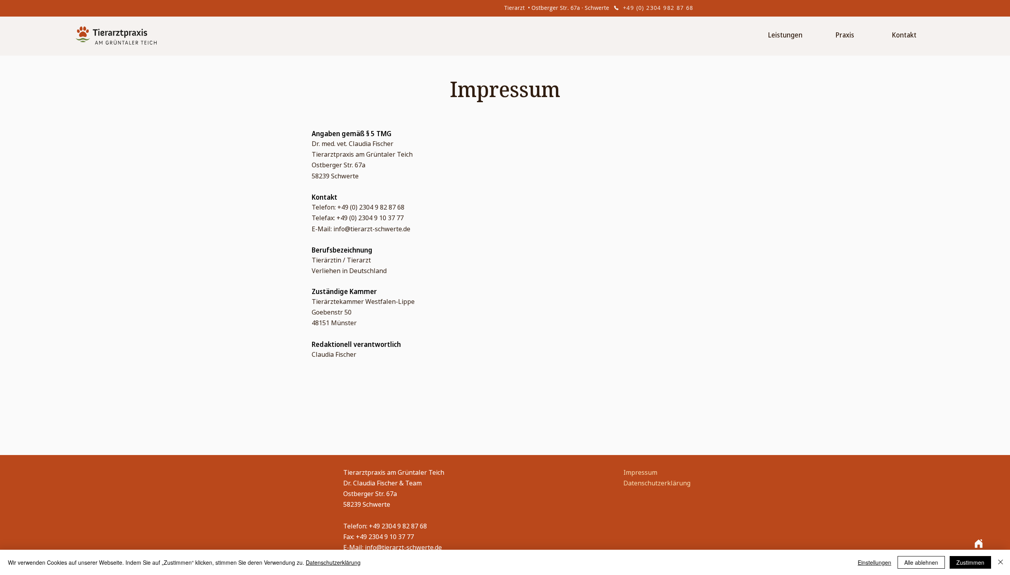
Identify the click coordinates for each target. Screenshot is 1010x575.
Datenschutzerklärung (656, 483)
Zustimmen (970, 562)
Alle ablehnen (921, 562)
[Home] (978, 543)
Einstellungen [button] (874, 562)
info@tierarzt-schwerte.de (371, 229)
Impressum (640, 472)
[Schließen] (1000, 562)
